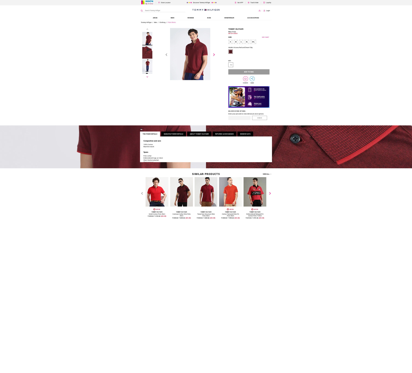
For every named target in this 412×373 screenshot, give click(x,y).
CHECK (259, 118)
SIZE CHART (265, 37)
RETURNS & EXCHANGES (224, 134)
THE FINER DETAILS (150, 134)
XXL (253, 42)
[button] (230, 52)
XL (247, 42)
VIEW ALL (266, 174)
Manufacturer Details (173, 134)
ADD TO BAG (249, 72)
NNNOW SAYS (245, 134)
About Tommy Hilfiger (199, 134)
